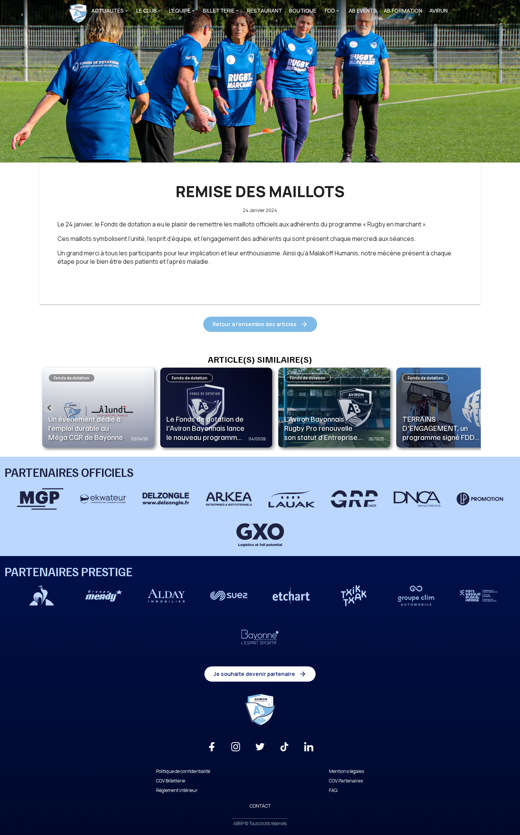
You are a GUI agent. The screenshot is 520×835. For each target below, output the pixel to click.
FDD (330, 10)
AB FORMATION (403, 10)
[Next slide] (471, 408)
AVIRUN (438, 10)
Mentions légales (346, 771)
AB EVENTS (363, 10)
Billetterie (218, 10)
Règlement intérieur (177, 790)
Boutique (302, 10)
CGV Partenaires (346, 781)
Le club (146, 10)
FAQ (333, 790)
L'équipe (180, 10)
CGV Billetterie (170, 781)
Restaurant (264, 10)
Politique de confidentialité (183, 771)
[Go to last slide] (49, 408)
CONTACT (260, 806)
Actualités (107, 10)
